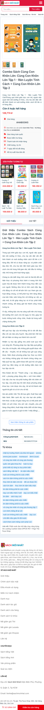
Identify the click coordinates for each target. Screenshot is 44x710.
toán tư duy (27, 464)
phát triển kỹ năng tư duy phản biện (17, 467)
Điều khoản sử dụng (9, 587)
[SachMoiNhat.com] (14, 3)
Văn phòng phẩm (8, 663)
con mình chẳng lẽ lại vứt (12, 511)
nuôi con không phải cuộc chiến (15, 515)
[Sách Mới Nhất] (12, 545)
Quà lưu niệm (6, 669)
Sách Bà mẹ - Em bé (29, 14)
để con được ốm (30, 482)
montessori (23, 457)
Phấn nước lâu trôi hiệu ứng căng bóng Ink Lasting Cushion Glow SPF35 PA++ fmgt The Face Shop (20, 528)
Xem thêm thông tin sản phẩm (22, 422)
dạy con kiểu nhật (30, 493)
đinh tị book (34, 457)
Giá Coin (10, 703)
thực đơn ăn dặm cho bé (12, 482)
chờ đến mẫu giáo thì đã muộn (14, 518)
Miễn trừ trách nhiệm (10, 593)
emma (38, 453)
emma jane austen (10, 457)
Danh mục (5, 599)
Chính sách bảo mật (9, 581)
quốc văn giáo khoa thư (12, 464)
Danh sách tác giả (9, 604)
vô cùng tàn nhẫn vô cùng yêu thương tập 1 (20, 507)
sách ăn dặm (8, 486)
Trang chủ (4, 14)
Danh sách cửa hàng (10, 610)
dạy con (33, 515)
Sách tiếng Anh (7, 657)
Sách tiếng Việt (15, 14)
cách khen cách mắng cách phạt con (17, 522)
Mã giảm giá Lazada (10, 627)
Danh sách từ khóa (9, 616)
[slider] (6, 65)
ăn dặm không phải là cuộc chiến (16, 504)
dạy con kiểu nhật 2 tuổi (12, 493)
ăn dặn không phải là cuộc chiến (15, 489)
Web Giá (3, 703)
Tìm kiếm (36, 9)
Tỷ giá (15, 701)
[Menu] (40, 3)
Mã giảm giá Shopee (10, 633)
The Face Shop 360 (26, 701)
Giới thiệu (11, 221)
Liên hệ (4, 638)
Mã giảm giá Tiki (8, 621)
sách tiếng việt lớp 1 (11, 471)
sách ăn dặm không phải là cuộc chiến (18, 478)
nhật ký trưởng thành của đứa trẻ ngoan (18, 453)
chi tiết (32, 221)
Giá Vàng (38, 701)
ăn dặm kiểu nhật (27, 471)
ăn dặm (6, 496)
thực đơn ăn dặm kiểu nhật (25, 486)
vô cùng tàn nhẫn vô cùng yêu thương (18, 460)
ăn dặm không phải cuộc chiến (15, 500)
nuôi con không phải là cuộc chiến (16, 475)
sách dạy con (16, 496)
